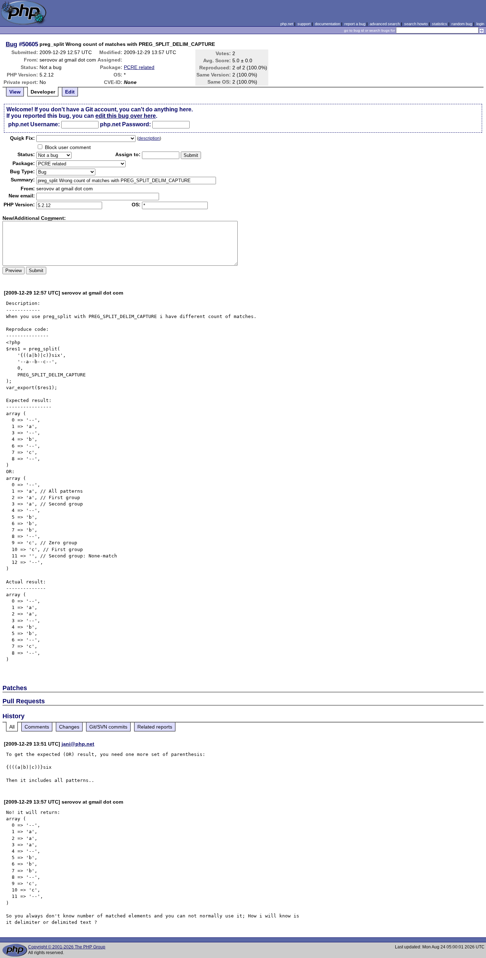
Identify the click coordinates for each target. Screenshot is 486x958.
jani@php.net (78, 744)
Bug (11, 44)
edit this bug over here (125, 116)
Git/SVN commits (108, 727)
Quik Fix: (22, 138)
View (15, 92)
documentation (327, 24)
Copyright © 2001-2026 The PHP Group (66, 946)
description (149, 138)
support (304, 24)
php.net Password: (125, 124)
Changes (69, 727)
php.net (286, 24)
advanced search (385, 24)
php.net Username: (34, 124)
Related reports (154, 727)
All (12, 727)
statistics (439, 24)
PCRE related (139, 67)
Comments (37, 727)
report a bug (354, 24)
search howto (416, 24)
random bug (461, 24)
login (480, 24)
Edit (70, 92)
